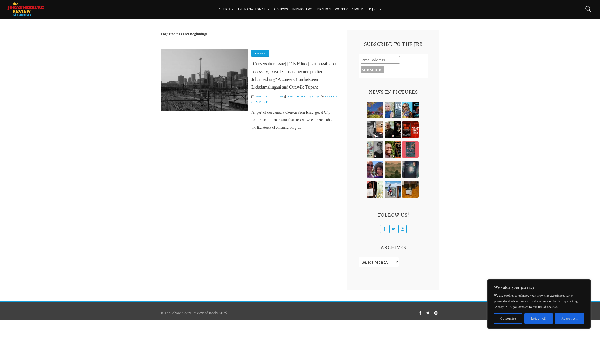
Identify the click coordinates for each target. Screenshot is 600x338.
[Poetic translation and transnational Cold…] (410, 169)
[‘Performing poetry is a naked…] (375, 149)
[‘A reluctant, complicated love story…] (393, 110)
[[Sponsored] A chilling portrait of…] (410, 129)
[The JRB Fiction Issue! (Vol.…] (375, 110)
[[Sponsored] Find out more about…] (410, 149)
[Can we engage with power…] (393, 129)
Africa (224, 9)
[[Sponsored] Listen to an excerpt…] (410, 110)
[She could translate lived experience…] (375, 169)
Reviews (280, 9)
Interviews (302, 9)
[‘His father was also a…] (375, 189)
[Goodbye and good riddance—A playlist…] (410, 189)
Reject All (539, 318)
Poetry (341, 9)
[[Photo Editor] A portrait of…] (393, 189)
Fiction (324, 9)
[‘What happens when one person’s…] (393, 149)
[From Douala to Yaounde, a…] (393, 169)
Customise (508, 318)
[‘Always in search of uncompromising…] (375, 129)
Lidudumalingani (303, 96)
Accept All (569, 318)
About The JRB (365, 9)
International (252, 9)
